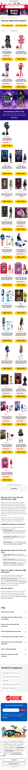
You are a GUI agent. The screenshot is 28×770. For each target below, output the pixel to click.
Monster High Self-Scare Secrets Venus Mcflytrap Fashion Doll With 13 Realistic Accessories (7, 445)
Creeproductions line (12, 580)
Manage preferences (14, 763)
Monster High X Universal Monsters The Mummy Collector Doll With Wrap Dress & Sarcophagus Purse (7, 195)
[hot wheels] (9, 3)
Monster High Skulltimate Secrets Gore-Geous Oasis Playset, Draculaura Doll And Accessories (7, 473)
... (7, 17)
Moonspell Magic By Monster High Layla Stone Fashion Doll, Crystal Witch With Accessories (7, 80)
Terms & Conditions (9, 750)
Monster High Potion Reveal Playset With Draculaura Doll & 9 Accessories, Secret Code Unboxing (21, 222)
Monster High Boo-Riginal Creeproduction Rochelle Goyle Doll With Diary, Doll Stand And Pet (21, 362)
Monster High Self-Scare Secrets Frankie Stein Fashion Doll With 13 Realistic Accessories (7, 306)
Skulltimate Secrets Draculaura (9, 578)
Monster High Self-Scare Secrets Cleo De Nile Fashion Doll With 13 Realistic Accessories (7, 250)
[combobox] (15, 6)
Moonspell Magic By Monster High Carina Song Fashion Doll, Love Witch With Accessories (21, 52)
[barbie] (5, 3)
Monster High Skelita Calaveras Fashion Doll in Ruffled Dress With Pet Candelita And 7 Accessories (21, 445)
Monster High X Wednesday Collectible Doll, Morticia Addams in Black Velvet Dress (21, 389)
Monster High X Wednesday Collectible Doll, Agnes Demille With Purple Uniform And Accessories (21, 167)
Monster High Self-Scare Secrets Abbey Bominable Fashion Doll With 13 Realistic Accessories (21, 417)
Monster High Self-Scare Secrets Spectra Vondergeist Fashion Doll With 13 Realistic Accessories (21, 250)
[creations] (19, 3)
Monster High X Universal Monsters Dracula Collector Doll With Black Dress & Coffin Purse (21, 195)
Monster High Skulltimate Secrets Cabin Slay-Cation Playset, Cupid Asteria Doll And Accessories (7, 278)
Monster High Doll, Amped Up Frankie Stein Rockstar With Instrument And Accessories (7, 334)
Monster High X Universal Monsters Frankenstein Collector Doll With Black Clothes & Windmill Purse (7, 222)
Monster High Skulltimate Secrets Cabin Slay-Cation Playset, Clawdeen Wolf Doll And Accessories (21, 278)
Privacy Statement (20, 747)
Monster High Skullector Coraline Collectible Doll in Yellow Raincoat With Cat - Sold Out (7, 389)
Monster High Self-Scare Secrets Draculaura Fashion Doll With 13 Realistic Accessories (7, 417)
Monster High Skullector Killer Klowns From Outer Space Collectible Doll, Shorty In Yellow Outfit (21, 306)
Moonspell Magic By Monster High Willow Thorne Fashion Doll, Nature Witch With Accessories (7, 139)
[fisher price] (15, 3)
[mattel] (1, 3)
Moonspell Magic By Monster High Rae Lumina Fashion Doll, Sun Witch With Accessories (21, 80)
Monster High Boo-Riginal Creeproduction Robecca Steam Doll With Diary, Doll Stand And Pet (7, 362)
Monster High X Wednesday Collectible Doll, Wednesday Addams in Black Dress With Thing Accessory (7, 167)
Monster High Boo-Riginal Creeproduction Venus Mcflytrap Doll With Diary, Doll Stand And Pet (21, 334)
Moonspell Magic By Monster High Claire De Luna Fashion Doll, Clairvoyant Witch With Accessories (7, 52)
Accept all (14, 759)
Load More (14, 488)
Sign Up (23, 710)
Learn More (14, 117)
